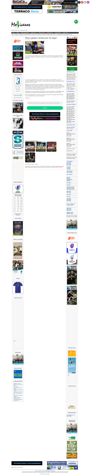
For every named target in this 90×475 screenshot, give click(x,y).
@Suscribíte (66, 34)
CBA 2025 (69, 199)
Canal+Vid (34, 34)
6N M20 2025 (69, 179)
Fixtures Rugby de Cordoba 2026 (71, 204)
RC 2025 (68, 184)
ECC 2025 (69, 163)
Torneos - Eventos (34, 164)
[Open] (72, 50)
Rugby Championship (25, 32)
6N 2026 (68, 180)
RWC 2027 (69, 210)
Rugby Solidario (58, 32)
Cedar (16, 34)
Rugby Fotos (50, 34)
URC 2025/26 (69, 174)
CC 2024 (68, 166)
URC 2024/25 (69, 172)
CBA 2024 (69, 198)
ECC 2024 (69, 162)
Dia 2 (19, 86)
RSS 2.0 (57, 167)
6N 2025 (68, 178)
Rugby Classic (34, 32)
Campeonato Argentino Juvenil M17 (18, 400)
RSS (71, 34)
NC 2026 (68, 196)
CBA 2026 (69, 200)
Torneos (21, 34)
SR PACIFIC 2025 (70, 188)
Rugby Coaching (42, 32)
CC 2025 (68, 168)
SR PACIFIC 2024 (70, 187)
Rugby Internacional (60, 166)
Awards (18, 91)
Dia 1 (16, 86)
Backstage (18, 89)
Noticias (29, 164)
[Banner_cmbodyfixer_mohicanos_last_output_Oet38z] (44, 115)
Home (13, 32)
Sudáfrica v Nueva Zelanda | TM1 (17, 398)
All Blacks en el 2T (17, 383)
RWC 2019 (69, 208)
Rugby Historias (50, 32)
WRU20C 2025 (70, 212)
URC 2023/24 (69, 171)
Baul (55, 34)
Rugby (18, 32)
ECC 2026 (69, 164)
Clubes (39, 34)
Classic (44, 34)
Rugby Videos (65, 32)
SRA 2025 (69, 192)
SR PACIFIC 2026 (70, 189)
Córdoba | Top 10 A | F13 (18, 391)
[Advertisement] (47, 16)
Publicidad (59, 34)
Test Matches (27, 34)
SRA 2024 (69, 191)
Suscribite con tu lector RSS (71, 415)
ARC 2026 (16, 386)
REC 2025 (69, 182)
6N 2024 (68, 177)
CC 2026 (68, 169)
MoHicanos (42, 470)
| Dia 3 (20, 97)
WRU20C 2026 (70, 213)
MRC (13, 34)
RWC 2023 (69, 209)
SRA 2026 (69, 194)
